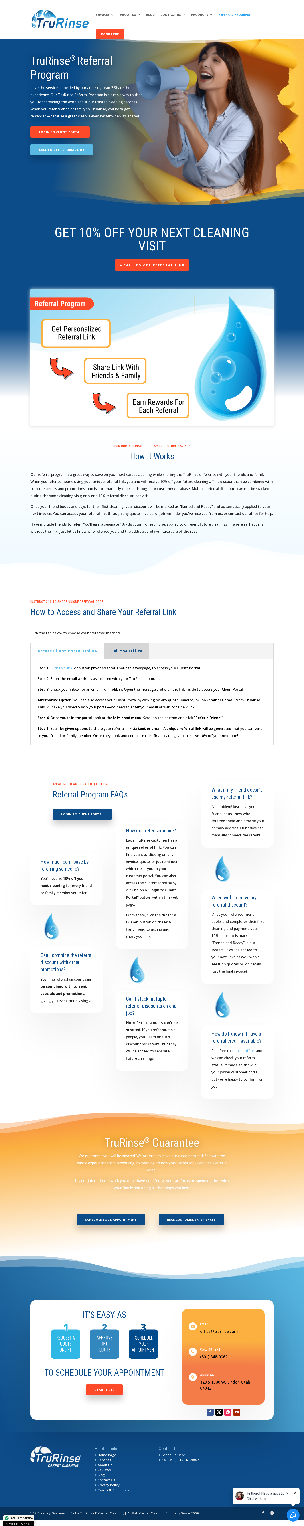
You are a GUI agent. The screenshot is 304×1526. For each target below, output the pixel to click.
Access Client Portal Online (67, 651)
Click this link (61, 668)
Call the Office (127, 651)
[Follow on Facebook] (210, 1412)
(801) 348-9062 (213, 1356)
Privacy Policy (109, 1485)
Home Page (107, 1455)
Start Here (104, 1390)
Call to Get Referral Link (154, 265)
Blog (150, 15)
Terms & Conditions (113, 1490)
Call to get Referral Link (61, 150)
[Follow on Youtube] (236, 1412)
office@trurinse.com (219, 1331)
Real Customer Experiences (191, 1220)
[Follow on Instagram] (227, 1412)
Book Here (110, 34)
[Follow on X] (219, 1412)
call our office (243, 1050)
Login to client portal (60, 132)
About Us (128, 15)
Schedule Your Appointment (111, 1220)
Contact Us (170, 15)
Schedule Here (173, 1455)
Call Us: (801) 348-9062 (180, 1460)
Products (199, 15)
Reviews (104, 1470)
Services (103, 15)
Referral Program (234, 15)
